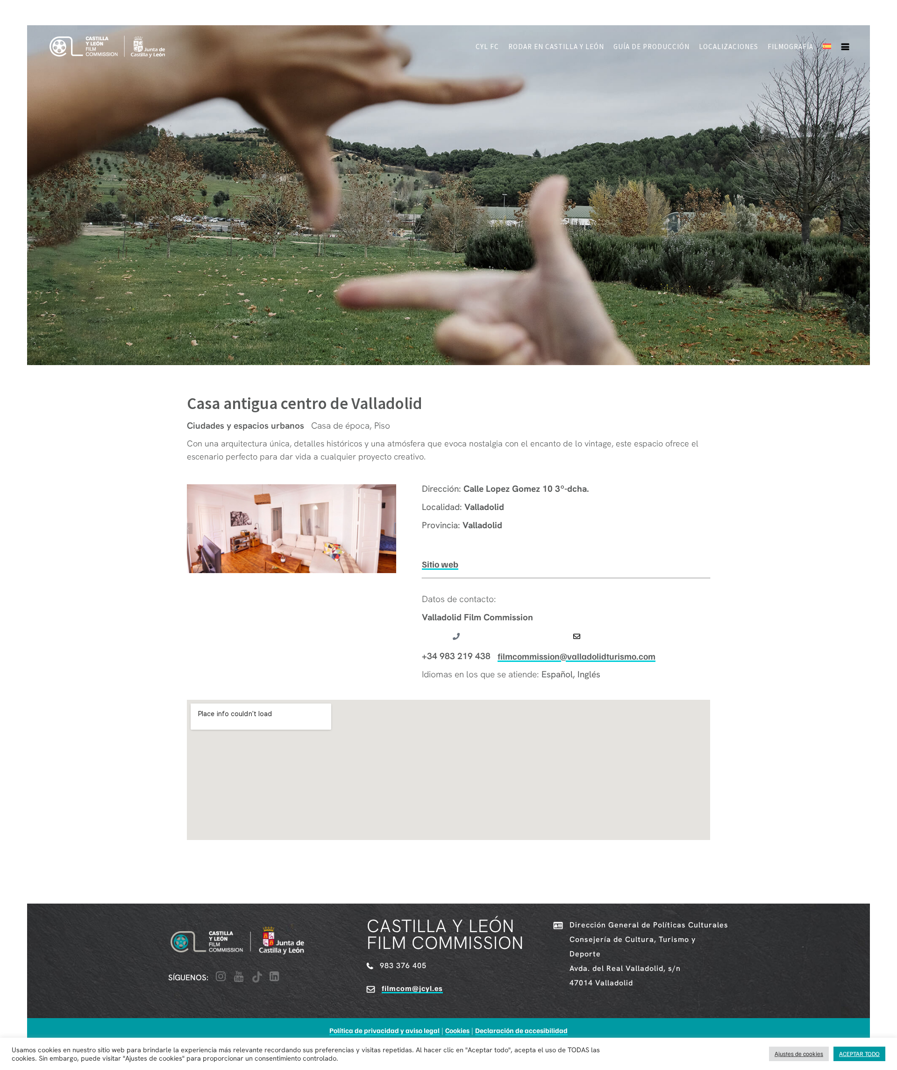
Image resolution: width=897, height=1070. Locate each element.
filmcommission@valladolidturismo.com (576, 656)
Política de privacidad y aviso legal (384, 1030)
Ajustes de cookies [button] (799, 1053)
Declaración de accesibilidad (521, 1030)
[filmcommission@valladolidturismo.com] (576, 636)
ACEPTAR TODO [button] (859, 1053)
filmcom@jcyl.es (412, 988)
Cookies (457, 1030)
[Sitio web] (440, 544)
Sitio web (440, 564)
